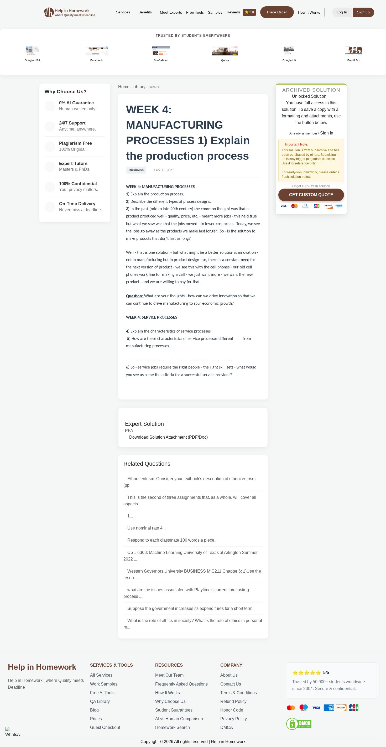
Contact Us (230, 684)
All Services (101, 675)
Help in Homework (42, 667)
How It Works (309, 12)
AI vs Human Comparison (179, 719)
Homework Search (172, 727)
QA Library (100, 701)
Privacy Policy (233, 719)
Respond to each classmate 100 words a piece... (172, 540)
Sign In (326, 133)
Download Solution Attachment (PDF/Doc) (168, 437)
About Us (229, 675)
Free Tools (195, 12)
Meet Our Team (169, 675)
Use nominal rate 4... (146, 528)
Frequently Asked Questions (181, 684)
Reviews (240, 12)
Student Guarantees (173, 710)
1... (130, 516)
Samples (215, 12)
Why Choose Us (170, 701)
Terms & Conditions (238, 693)
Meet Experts (171, 12)
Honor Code (231, 710)
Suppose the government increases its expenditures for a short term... (191, 608)
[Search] (104, 12)
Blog (94, 710)
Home (123, 87)
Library (139, 87)
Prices (96, 719)
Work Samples (103, 684)
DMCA (226, 727)
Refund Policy (233, 701)
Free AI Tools (102, 693)
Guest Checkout (105, 727)
